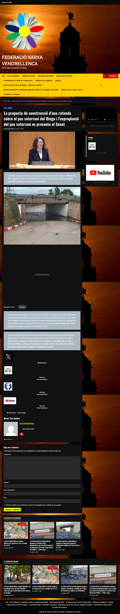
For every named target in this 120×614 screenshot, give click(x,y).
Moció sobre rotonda (9, 307)
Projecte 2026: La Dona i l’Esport (72, 90)
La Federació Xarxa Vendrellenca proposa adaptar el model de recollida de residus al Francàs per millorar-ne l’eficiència (74, 574)
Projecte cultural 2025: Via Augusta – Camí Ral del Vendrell (22, 85)
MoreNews (69, 612)
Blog (5, 108)
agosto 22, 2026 (9, 595)
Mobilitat (10, 108)
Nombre (6, 482)
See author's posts (28, 429)
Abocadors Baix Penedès (45, 76)
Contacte (58, 80)
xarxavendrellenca (9, 129)
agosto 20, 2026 (9, 548)
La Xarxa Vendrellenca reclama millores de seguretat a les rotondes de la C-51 (16, 530)
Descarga (22, 307)
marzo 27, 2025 (20, 129)
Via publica (66, 536)
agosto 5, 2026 (66, 593)
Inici (3, 76)
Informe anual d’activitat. (64, 76)
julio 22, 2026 (61, 550)
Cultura (7, 581)
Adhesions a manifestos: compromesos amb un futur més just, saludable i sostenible (30, 90)
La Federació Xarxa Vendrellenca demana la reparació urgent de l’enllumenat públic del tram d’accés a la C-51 (68, 530)
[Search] (101, 85)
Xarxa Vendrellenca (42, 379)
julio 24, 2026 (35, 552)
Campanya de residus (28, 76)
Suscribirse (113, 76)
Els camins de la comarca (11, 94)
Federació (42, 377)
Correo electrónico (9, 490)
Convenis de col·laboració (43, 80)
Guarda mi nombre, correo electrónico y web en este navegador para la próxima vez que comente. (34, 505)
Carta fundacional (13, 76)
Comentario (7, 454)
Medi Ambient (66, 581)
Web (5, 497)
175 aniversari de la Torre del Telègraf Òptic (18, 80)
